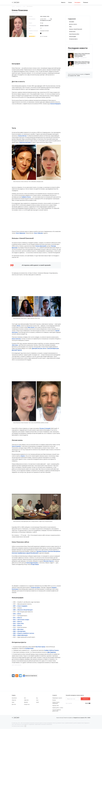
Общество (14, 700)
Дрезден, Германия (44, 25)
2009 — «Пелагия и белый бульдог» (23, 609)
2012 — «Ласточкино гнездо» (21, 619)
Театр (70, 26)
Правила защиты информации (55, 703)
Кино (37, 700)
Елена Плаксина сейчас (74, 34)
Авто (25, 697)
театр (48, 16)
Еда (37, 697)
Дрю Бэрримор (52, 652)
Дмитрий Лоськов (37, 348)
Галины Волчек (22, 135)
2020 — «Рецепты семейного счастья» (23, 633)
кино (41, 16)
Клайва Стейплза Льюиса (51, 650)
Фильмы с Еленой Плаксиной (75, 29)
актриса (44, 16)
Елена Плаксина (29, 6)
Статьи (70, 2)
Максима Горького (48, 561)
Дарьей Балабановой (32, 553)
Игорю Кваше (35, 564)
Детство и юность (73, 24)
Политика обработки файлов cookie (56, 710)
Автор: (16, 665)
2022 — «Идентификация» (20, 635)
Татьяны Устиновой (44, 428)
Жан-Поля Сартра (40, 646)
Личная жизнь (72, 31)
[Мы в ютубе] (89, 703)
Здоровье (26, 702)
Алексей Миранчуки (53, 348)
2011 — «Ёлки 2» (17, 617)
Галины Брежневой (40, 246)
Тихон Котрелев (16, 446)
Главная (13, 6)
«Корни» (22, 456)
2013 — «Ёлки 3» (17, 621)
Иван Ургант (31, 327)
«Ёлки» (19, 325)
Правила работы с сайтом (57, 707)
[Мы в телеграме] (87, 703)
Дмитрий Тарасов (17, 350)
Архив (37, 702)
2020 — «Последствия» (19, 631)
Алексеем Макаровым (54, 551)
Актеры (24, 6)
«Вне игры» (15, 345)
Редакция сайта (55, 705)
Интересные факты (73, 39)
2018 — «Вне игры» (18, 629)
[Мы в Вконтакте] (86, 703)
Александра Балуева (32, 562)
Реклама (54, 700)
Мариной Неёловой (25, 142)
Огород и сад (26, 704)
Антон (44, 348)
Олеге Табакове (38, 233)
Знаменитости (18, 6)
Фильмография (72, 36)
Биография (71, 21)
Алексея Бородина (55, 103)
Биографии (77, 2)
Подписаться (85, 698)
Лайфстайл (26, 700)
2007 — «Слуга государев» (20, 606)
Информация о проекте (57, 697)
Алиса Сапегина (16, 338)
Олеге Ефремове (20, 233)
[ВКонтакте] (13, 675)
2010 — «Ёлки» (17, 613)
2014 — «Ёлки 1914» (18, 623)
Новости (63, 2)
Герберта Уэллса (26, 197)
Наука (13, 702)
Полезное (85, 2)
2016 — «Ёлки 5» (17, 625)
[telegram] (20, 675)
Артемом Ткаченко (42, 551)
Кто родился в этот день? (45, 20)
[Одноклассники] (16, 675)
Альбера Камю (29, 648)
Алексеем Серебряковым (19, 553)
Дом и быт (14, 704)
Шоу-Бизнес (76, 57)
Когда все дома (35, 587)
